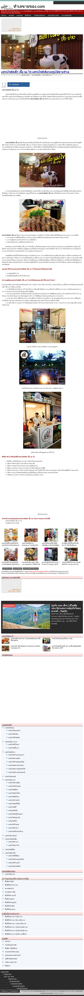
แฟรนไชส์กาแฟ (13, 842)
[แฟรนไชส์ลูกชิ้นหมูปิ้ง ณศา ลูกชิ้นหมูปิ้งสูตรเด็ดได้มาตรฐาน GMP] (46, 650)
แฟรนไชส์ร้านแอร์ (14, 863)
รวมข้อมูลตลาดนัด (11, 945)
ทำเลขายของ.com (40, 991)
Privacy (62, 991)
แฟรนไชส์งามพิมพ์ (14, 758)
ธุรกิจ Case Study (9, 976)
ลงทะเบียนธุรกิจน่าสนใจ (19, 986)
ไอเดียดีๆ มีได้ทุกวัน (39, 15)
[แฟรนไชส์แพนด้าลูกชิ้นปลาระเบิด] (46, 643)
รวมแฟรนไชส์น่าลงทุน (12, 952)
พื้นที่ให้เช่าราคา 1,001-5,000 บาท (15, 923)
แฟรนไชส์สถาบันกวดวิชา (16, 765)
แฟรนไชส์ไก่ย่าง (13, 828)
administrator (25, 75)
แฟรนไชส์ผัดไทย (13, 796)
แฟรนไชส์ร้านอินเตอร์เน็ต (16, 762)
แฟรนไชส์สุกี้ (12, 807)
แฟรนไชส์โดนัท (13, 734)
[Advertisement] (42, 120)
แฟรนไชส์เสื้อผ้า (10, 849)
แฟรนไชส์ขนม (9, 728)
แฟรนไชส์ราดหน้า (14, 800)
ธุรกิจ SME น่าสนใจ (53, 15)
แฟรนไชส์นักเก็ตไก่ (14, 793)
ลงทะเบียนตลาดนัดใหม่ (16, 984)
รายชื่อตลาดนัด (7, 974)
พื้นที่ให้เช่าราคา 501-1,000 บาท (15, 920)
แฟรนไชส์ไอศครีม (14, 737)
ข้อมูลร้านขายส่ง (12, 979)
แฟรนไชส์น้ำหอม (13, 744)
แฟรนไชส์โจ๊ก (12, 821)
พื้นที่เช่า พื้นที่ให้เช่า (11, 948)
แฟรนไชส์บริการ (10, 752)
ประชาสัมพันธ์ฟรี (66, 15)
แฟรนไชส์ (19, 15)
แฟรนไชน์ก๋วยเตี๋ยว (14, 783)
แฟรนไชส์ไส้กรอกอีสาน (15, 831)
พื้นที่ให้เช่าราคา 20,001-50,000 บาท (16, 930)
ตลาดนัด (11, 15)
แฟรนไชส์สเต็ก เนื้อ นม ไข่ (30, 568)
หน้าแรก (3, 15)
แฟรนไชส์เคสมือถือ (14, 866)
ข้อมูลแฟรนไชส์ (5, 972)
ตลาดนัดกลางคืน (10, 892)
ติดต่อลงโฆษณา (14, 991)
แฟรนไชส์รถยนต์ (10, 776)
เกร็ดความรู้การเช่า (11, 962)
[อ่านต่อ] (54, 623)
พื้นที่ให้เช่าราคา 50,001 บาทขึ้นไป (15, 934)
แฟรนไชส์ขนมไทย (14, 730)
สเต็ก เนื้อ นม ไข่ (7, 568)
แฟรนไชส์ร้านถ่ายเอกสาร (16, 755)
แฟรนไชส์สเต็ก (36, 75)
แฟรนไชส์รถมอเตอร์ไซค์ (16, 859)
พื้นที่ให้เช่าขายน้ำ (10, 895)
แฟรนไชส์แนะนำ (8, 636)
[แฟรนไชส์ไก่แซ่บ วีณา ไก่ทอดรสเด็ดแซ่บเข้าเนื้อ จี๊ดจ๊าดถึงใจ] (6, 643)
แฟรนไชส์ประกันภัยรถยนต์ (16, 772)
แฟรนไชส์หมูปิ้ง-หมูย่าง (15, 814)
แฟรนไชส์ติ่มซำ (13, 789)
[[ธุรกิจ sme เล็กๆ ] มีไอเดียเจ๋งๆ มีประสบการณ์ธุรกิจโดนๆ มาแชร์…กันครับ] (27, 628)
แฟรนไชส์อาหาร (47, 75)
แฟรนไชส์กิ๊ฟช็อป (13, 856)
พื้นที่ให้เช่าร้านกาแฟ (11, 885)
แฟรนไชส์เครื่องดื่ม (11, 839)
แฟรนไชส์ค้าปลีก (10, 853)
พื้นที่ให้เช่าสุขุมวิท (10, 902)
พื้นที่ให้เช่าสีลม (10, 906)
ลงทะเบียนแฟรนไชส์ (14, 981)
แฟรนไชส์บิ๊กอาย (13, 748)
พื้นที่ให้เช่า (28, 15)
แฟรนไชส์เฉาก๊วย (13, 845)
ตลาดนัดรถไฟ (9, 888)
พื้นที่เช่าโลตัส (9, 881)
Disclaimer (50, 993)
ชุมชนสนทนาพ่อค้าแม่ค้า (13, 955)
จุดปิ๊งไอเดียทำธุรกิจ (11, 959)
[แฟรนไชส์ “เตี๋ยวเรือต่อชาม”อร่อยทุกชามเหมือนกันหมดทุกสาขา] (6, 650)
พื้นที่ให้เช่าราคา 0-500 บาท (13, 916)
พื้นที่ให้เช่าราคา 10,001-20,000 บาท (16, 927)
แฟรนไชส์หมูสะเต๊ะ (14, 817)
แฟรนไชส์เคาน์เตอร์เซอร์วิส (16, 769)
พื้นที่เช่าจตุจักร (9, 899)
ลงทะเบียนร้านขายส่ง (22, 988)
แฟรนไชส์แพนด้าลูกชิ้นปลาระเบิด (62, 638)
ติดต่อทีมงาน (4, 991)
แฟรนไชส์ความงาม (11, 742)
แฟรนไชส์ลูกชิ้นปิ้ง (14, 803)
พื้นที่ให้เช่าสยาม (10, 909)
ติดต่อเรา (7, 966)
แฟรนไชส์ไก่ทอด (13, 824)
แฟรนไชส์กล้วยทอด (14, 786)
